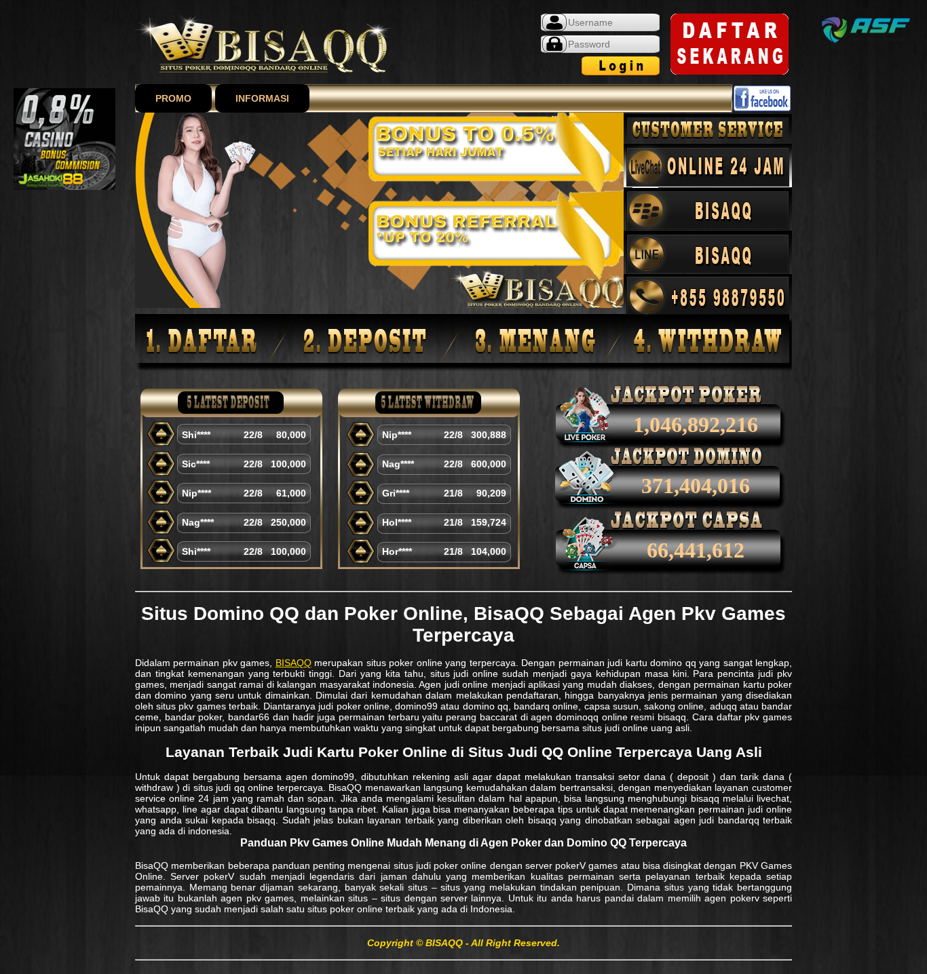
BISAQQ (293, 662)
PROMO (173, 98)
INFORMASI (262, 98)
